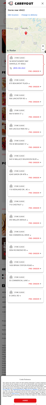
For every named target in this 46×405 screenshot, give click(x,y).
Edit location (13, 15)
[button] (26, 34)
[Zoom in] (43, 46)
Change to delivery (29, 15)
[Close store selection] (42, 3)
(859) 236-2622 (19, 68)
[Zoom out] (43, 49)
